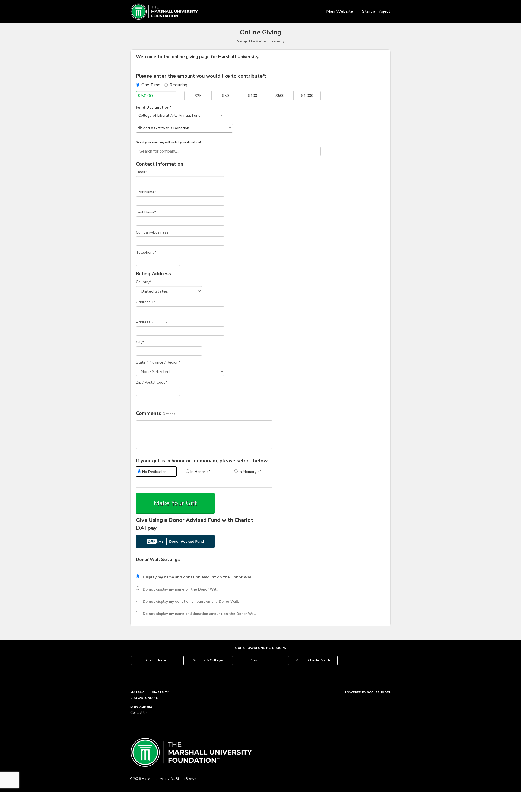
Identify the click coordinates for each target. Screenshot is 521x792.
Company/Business (152, 232)
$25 (198, 95)
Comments (148, 413)
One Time (150, 85)
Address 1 (145, 302)
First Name (146, 192)
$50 (225, 95)
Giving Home (156, 660)
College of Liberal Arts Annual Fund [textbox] (169, 115)
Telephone (146, 252)
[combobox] (180, 115)
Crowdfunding (260, 660)
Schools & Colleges (208, 660)
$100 (252, 95)
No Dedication (154, 471)
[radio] (156, 472)
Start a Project (376, 11)
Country (143, 282)
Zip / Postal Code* (151, 382)
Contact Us (139, 712)
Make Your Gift (175, 503)
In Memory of (249, 471)
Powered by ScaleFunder (367, 692)
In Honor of (199, 471)
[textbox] (184, 128)
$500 (279, 95)
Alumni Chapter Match (313, 660)
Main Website (339, 11)
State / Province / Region (158, 362)
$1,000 (307, 95)
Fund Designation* (153, 107)
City (140, 342)
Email (141, 172)
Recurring (178, 85)
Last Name (146, 212)
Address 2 (145, 322)
